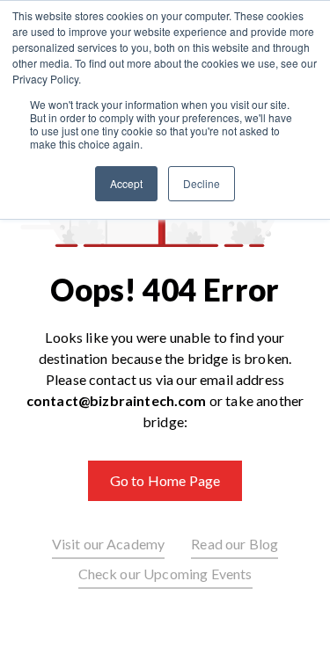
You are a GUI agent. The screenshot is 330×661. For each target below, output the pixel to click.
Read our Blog (234, 543)
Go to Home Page (165, 480)
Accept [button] (126, 183)
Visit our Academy (108, 543)
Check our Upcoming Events (165, 573)
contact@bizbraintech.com (116, 400)
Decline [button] (201, 183)
